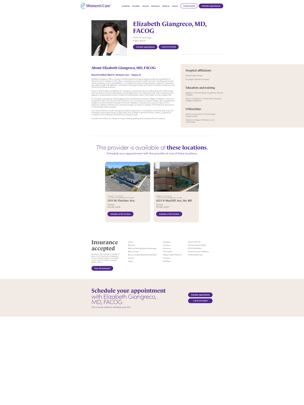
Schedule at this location (120, 214)
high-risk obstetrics (109, 85)
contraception (117, 83)
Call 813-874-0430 (169, 47)
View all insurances (102, 268)
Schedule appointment (145, 47)
